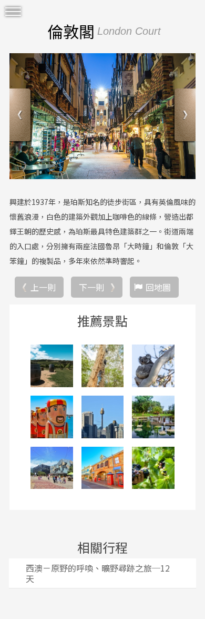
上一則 (43, 287)
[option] (102, 116)
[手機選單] (13, 12)
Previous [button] (21, 116)
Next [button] (184, 116)
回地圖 (158, 287)
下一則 (91, 287)
